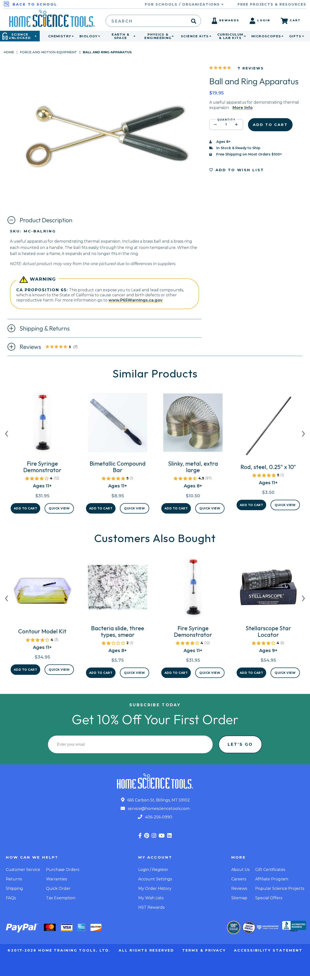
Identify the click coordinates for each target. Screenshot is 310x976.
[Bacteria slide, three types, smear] (117, 589)
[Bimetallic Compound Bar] (117, 424)
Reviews (52, 347)
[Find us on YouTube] (161, 835)
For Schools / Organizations (183, 4)
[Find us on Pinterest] (146, 835)
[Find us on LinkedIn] (169, 835)
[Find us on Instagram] (153, 835)
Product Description (46, 220)
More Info (242, 107)
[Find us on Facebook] (140, 835)
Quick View (59, 508)
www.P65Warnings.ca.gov (135, 300)
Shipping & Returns (45, 328)
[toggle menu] (72, 36)
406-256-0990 (158, 817)
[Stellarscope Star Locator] (268, 589)
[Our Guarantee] (233, 927)
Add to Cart (25, 508)
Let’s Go (240, 744)
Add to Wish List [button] (239, 170)
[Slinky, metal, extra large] (193, 424)
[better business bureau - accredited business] (294, 926)
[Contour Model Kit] (42, 592)
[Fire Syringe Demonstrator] (42, 424)
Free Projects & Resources (272, 4)
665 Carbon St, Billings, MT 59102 (158, 800)
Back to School (35, 4)
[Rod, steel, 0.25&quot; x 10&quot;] (268, 428)
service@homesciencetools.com (158, 808)
